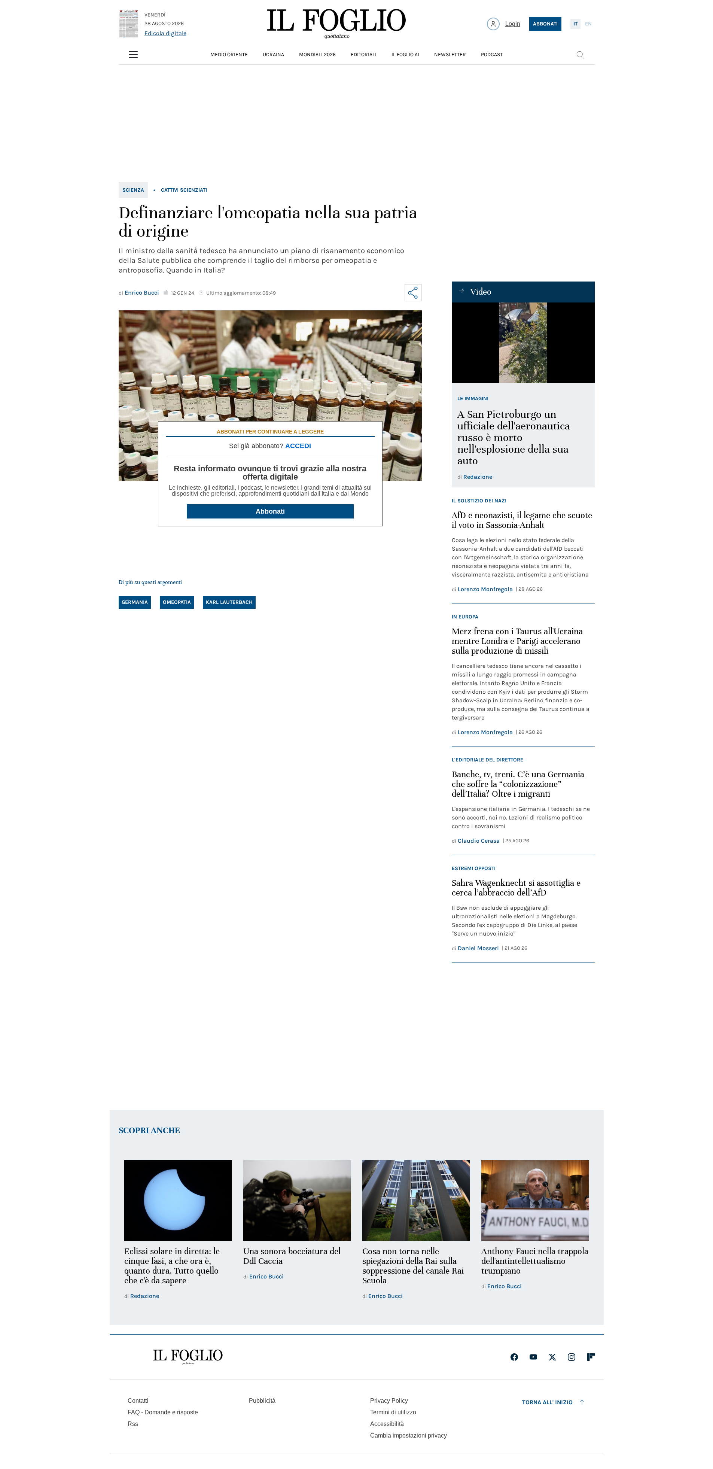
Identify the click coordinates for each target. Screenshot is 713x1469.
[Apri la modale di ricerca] (580, 54)
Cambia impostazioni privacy (408, 1436)
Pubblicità (262, 1400)
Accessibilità (387, 1424)
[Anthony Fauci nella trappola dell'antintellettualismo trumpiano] (535, 1200)
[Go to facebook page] (514, 1357)
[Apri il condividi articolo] (413, 292)
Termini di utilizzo (393, 1412)
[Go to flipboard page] (591, 1357)
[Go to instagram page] (571, 1357)
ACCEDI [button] (298, 446)
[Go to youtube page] (533, 1357)
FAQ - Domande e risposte (163, 1412)
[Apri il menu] (133, 54)
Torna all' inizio (547, 1402)
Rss (133, 1424)
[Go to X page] (552, 1357)
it (575, 24)
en (588, 24)
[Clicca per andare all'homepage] (188, 1357)
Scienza (133, 190)
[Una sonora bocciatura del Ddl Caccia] (297, 1200)
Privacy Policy (389, 1400)
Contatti (138, 1400)
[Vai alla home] (336, 24)
